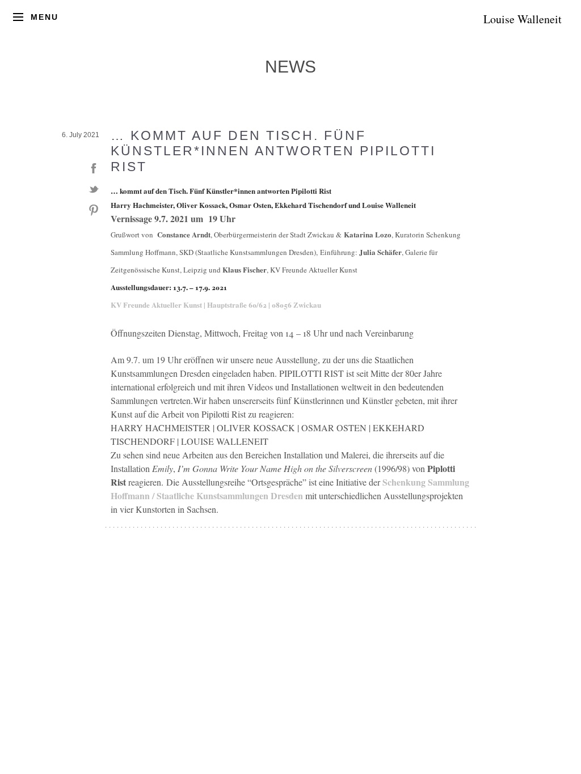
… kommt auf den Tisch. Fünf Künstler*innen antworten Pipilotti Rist (273, 151)
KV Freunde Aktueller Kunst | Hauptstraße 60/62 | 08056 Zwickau (216, 304)
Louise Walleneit (522, 19)
